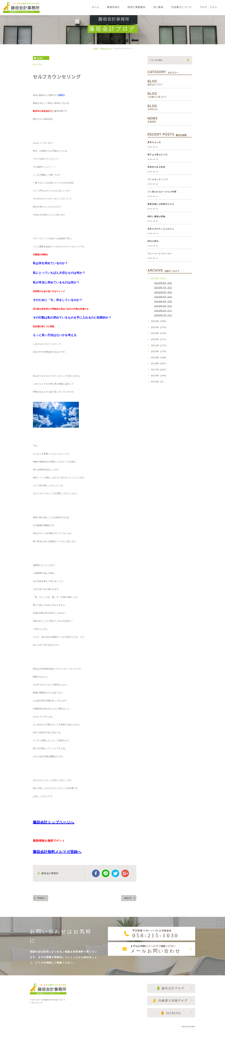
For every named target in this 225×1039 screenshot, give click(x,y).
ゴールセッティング (158, 179)
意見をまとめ (154, 142)
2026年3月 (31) (163, 306)
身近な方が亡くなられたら (161, 229)
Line (105, 873)
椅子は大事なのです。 (159, 154)
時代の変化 (153, 241)
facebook (96, 873)
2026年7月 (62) (163, 287)
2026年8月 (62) (163, 283)
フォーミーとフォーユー (160, 253)
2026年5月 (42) (163, 297)
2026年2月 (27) (163, 310)
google (125, 873)
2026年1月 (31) (163, 315)
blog (40, 58)
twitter (115, 873)
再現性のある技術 (156, 167)
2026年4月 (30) (163, 301)
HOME (95, 48)
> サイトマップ (36, 1003)
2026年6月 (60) (163, 292)
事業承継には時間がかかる (161, 204)
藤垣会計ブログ (107, 48)
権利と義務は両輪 (156, 216)
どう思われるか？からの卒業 (162, 192)
